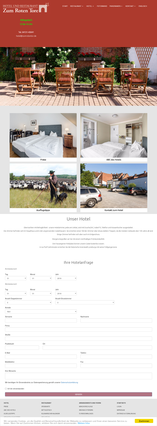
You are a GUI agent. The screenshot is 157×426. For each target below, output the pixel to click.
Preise (43, 159)
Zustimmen (144, 420)
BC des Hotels (114, 159)
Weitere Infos (84, 423)
